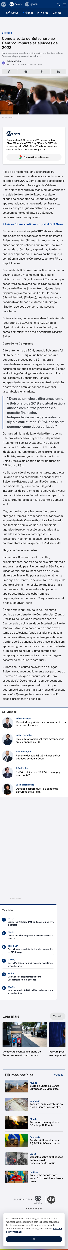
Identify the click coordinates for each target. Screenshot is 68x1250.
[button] (25, 1042)
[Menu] (65, 4)
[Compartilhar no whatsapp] (10, 71)
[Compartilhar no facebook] (26, 71)
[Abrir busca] (58, 4)
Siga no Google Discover (36, 157)
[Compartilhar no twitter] (42, 71)
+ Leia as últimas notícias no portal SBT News (33, 224)
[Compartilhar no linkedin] (58, 71)
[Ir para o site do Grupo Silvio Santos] (29, 1200)
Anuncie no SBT (34, 1208)
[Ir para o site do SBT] (51, 1200)
